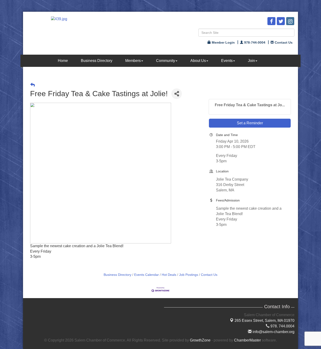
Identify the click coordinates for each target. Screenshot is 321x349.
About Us (198, 61)
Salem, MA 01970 (264, 320)
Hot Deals (169, 275)
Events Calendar (146, 275)
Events (227, 61)
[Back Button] (32, 85)
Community (165, 61)
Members (133, 61)
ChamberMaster (247, 340)
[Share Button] (176, 93)
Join (251, 61)
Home (63, 61)
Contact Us (209, 275)
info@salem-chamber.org (273, 332)
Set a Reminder (250, 123)
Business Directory (96, 61)
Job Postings (188, 275)
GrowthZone (200, 340)
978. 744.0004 (282, 326)
